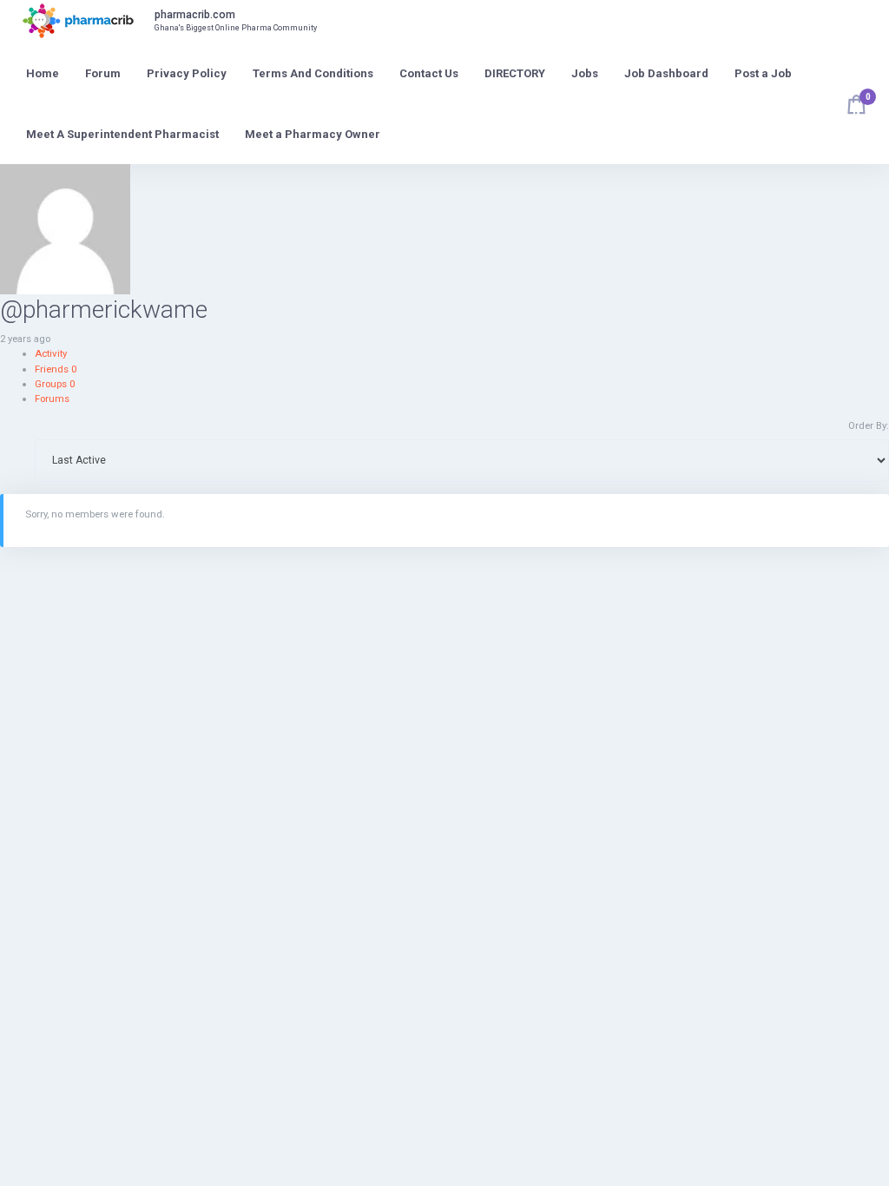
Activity (51, 353)
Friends (55, 369)
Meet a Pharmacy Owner (312, 134)
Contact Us (428, 73)
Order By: (868, 425)
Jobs (584, 73)
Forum (103, 73)
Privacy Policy (187, 73)
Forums (52, 398)
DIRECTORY (514, 73)
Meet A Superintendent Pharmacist (122, 134)
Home (42, 73)
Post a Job (763, 73)
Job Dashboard (666, 73)
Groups (55, 384)
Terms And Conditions (313, 73)
